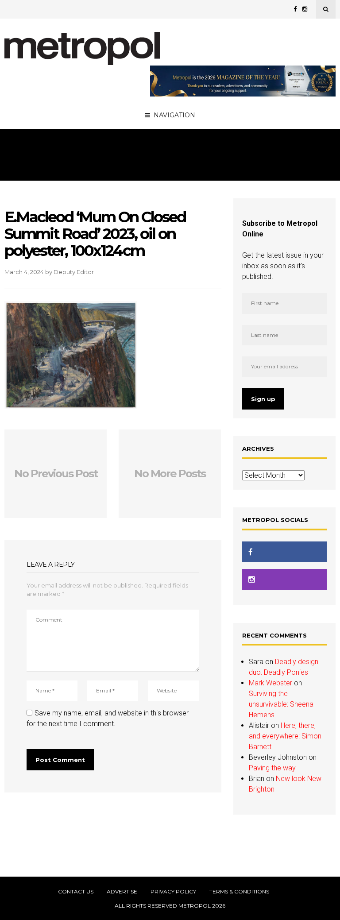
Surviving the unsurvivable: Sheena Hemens (281, 704)
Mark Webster (270, 683)
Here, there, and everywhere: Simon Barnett (285, 736)
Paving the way (272, 768)
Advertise (122, 891)
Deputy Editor (74, 271)
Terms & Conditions (239, 891)
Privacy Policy (173, 891)
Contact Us (75, 891)
